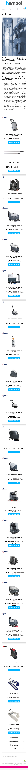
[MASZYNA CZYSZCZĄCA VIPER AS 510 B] (14, 653)
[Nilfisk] (5, 117)
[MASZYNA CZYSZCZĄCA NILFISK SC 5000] (14, 497)
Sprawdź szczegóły (14, 142)
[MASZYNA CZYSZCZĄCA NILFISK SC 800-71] (14, 590)
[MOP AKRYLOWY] (14, 684)
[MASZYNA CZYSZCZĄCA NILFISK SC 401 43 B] (14, 216)
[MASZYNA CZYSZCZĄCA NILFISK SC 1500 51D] (14, 372)
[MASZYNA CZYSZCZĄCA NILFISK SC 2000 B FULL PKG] (14, 278)
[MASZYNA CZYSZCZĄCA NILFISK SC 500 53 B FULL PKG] (14, 466)
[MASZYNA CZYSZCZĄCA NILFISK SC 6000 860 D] (14, 528)
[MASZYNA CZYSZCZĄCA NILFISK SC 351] (14, 403)
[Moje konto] (17, 9)
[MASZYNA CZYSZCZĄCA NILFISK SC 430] (14, 435)
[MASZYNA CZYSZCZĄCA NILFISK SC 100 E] (14, 341)
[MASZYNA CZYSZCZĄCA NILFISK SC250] (14, 310)
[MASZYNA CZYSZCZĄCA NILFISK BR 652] (14, 185)
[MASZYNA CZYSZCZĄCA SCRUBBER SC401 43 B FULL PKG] (14, 621)
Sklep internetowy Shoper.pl (14, 769)
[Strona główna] (14, 3)
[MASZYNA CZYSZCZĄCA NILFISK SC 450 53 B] (14, 247)
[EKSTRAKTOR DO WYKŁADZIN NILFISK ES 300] (14, 125)
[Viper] (5, 646)
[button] (3, 9)
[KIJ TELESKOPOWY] (14, 155)
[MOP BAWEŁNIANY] (14, 715)
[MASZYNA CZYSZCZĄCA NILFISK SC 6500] (14, 559)
